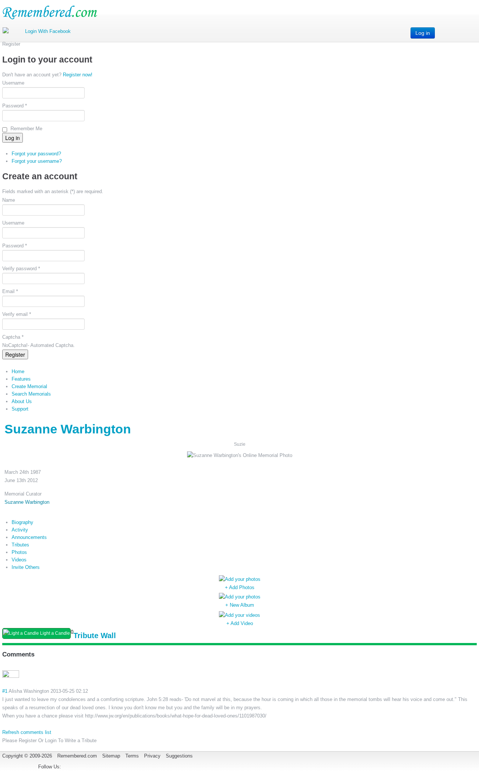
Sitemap (111, 756)
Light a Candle (54, 633)
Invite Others (26, 567)
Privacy (152, 756)
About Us (22, 401)
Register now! (77, 74)
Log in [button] (422, 33)
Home (18, 371)
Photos (19, 552)
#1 (4, 691)
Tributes (20, 545)
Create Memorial (29, 386)
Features (21, 379)
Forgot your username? (37, 161)
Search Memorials (31, 394)
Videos (19, 560)
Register (15, 354)
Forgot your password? (36, 153)
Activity (20, 530)
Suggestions (179, 756)
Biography (22, 522)
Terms (132, 756)
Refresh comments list (26, 732)
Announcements (29, 537)
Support (20, 409)
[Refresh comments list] (37, 654)
